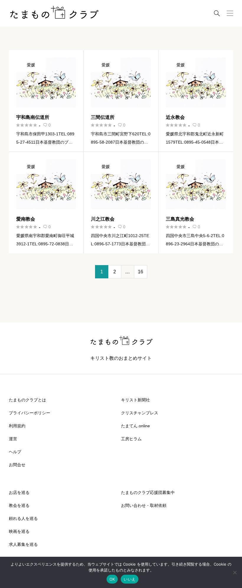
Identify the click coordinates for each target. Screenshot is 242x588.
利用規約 (17, 425)
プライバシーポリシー (29, 412)
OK (112, 579)
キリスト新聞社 (135, 400)
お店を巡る (19, 492)
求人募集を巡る (23, 544)
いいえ (129, 579)
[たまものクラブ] (54, 13)
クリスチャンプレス (139, 412)
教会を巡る (19, 505)
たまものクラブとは (27, 400)
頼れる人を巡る (23, 518)
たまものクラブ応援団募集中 (148, 492)
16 (140, 271)
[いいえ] (235, 572)
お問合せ (17, 464)
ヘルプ (15, 451)
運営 (13, 438)
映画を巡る (19, 531)
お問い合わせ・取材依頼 (143, 505)
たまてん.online (135, 425)
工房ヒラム (131, 438)
